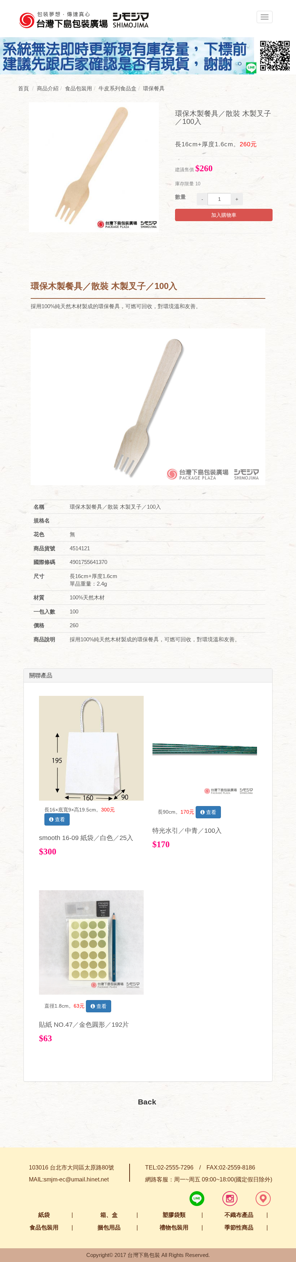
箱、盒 (109, 1215)
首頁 (23, 88)
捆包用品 (109, 1227)
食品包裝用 (44, 1227)
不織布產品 (239, 1215)
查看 (59, 819)
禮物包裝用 (174, 1227)
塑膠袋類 (174, 1215)
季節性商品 (239, 1227)
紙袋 (44, 1215)
